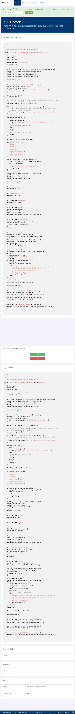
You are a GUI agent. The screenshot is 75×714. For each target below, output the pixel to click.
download (19, 37)
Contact (42, 3)
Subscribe (29, 12)
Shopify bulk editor (49, 712)
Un (4, 2)
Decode (17, 3)
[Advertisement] (16, 332)
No (37, 359)
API (29, 3)
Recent (24, 3)
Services (35, 3)
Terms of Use (32, 712)
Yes (37, 354)
